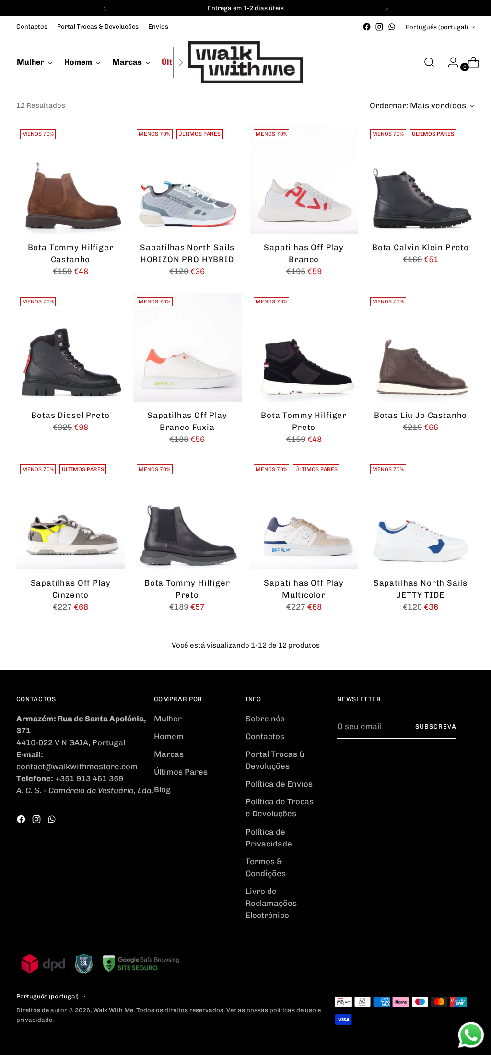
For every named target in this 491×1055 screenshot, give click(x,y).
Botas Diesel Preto (70, 415)
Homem (169, 736)
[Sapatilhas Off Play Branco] (304, 180)
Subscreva (435, 726)
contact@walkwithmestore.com (77, 766)
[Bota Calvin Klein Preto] (420, 180)
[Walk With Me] (245, 62)
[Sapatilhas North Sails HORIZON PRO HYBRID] (187, 180)
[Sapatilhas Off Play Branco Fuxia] (187, 347)
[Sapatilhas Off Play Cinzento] (70, 515)
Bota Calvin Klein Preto (420, 247)
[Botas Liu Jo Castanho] (420, 347)
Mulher (168, 718)
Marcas (169, 754)
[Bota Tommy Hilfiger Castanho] (70, 180)
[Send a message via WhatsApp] (471, 1035)
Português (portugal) (437, 27)
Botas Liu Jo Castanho (421, 415)
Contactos (265, 736)
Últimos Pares (181, 772)
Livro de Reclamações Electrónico (271, 903)
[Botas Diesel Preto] (70, 347)
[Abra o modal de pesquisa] (429, 62)
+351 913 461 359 (89, 778)
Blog (162, 789)
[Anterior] (105, 8)
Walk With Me (113, 1010)
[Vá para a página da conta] (449, 62)
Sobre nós (265, 718)
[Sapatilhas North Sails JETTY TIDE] (420, 515)
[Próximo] (386, 8)
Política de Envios (279, 783)
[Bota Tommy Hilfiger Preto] (304, 347)
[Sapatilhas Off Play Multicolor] (304, 515)
